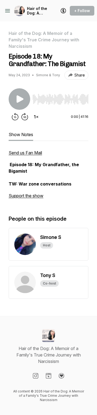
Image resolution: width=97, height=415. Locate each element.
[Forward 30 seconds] (25, 117)
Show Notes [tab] (21, 134)
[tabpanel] (48, 177)
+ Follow (82, 10)
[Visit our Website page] (48, 375)
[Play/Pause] (19, 99)
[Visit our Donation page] (61, 375)
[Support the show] (63, 11)
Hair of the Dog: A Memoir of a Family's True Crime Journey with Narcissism (37, 11)
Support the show (26, 195)
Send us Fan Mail (25, 152)
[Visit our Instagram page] (35, 375)
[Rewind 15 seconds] (15, 117)
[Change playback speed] (36, 117)
